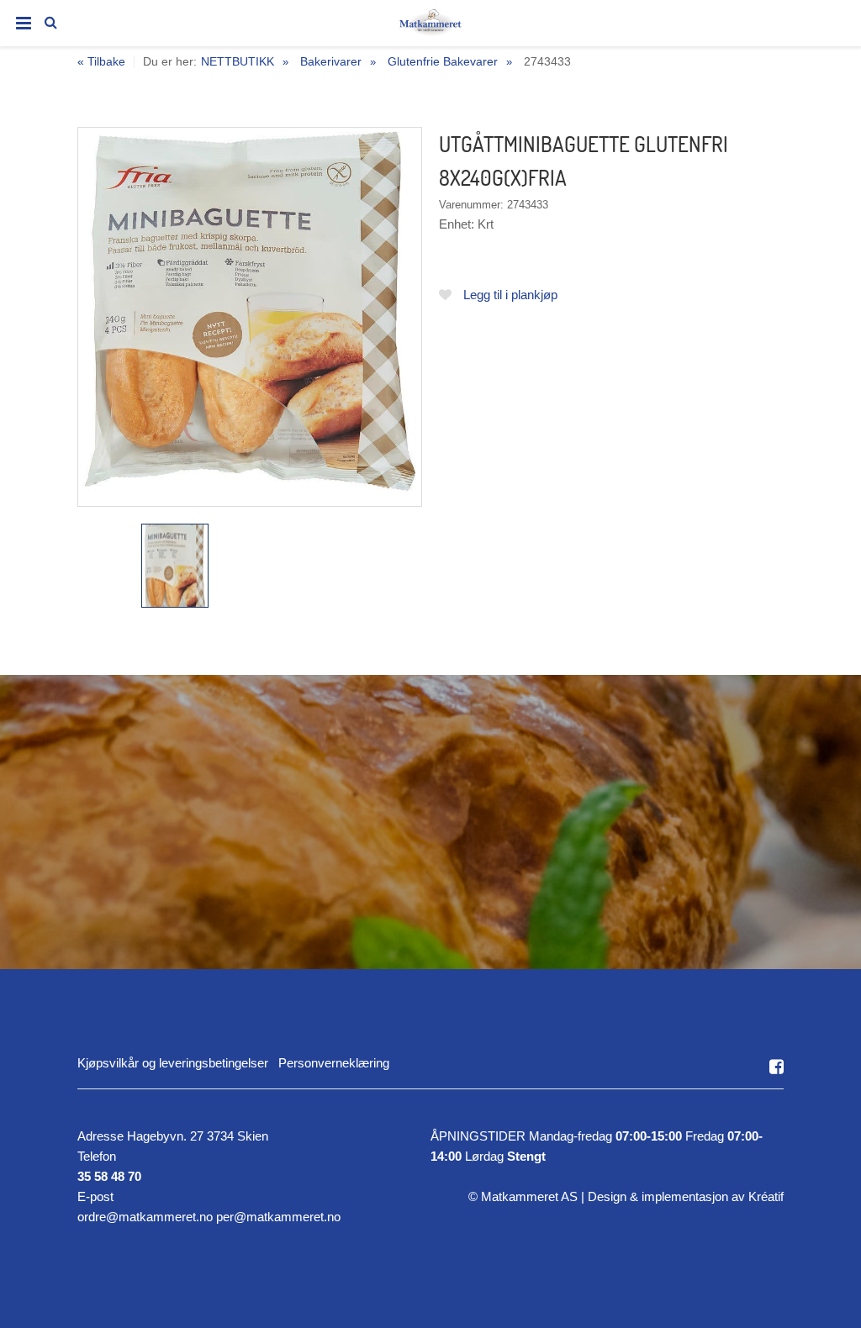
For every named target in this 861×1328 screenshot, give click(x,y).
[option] (249, 317)
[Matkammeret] (430, 26)
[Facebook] (776, 1066)
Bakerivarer (331, 61)
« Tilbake (101, 61)
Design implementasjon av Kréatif (686, 1196)
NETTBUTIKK (237, 61)
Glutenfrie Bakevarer (443, 61)
